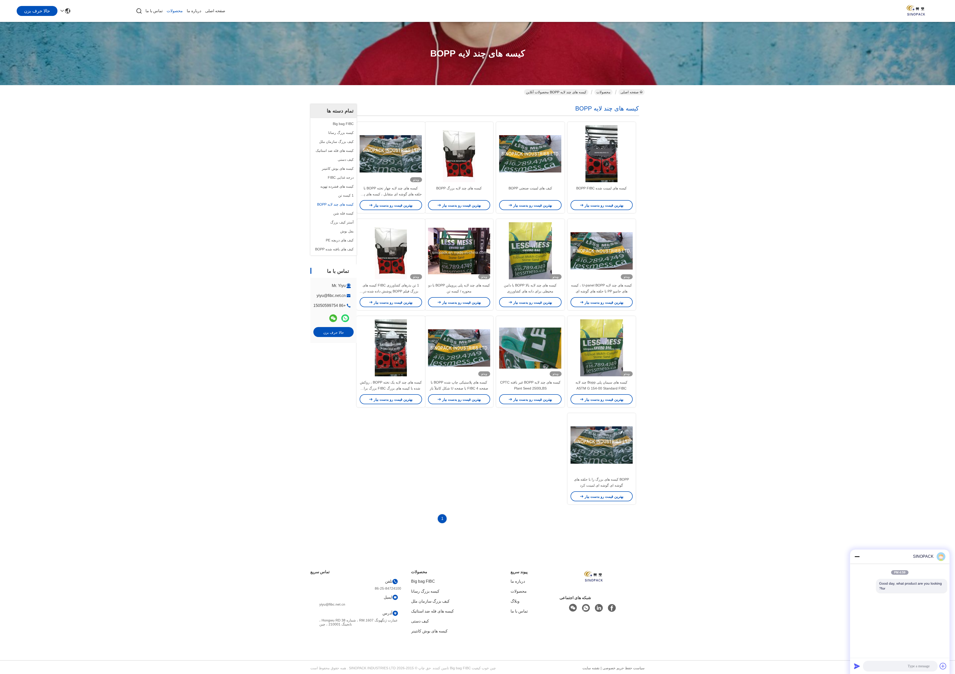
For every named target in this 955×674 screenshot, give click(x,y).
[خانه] (593, 583)
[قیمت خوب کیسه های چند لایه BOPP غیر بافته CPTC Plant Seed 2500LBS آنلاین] (530, 347)
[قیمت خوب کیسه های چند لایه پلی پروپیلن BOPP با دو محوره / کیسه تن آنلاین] (459, 250)
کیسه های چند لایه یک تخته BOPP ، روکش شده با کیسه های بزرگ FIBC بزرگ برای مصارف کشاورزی (391, 388)
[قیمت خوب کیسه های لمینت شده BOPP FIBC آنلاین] (602, 153)
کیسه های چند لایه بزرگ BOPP (459, 188)
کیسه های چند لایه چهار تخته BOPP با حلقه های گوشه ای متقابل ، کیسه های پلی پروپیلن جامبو (391, 194)
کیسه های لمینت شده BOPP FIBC (601, 188)
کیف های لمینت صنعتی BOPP (530, 188)
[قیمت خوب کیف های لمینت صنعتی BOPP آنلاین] (530, 153)
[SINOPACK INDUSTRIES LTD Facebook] (611, 608)
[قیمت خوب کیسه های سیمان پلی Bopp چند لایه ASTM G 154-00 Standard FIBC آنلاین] (602, 347)
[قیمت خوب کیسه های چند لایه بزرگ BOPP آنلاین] (459, 153)
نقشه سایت (591, 668)
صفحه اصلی (215, 11)
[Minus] (857, 557)
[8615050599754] (585, 608)
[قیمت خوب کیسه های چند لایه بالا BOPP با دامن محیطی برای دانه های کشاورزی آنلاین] (530, 250)
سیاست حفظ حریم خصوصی (624, 668)
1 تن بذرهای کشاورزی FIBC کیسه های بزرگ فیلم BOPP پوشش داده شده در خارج (391, 291)
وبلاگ (515, 601)
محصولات (175, 11)
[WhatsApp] (345, 318)
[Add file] (943, 666)
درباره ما (194, 11)
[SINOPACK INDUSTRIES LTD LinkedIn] (598, 608)
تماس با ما (154, 11)
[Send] (857, 666)
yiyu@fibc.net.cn (331, 295)
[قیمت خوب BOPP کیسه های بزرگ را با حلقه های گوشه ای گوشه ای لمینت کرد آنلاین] (602, 444)
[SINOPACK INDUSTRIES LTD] (915, 10)
